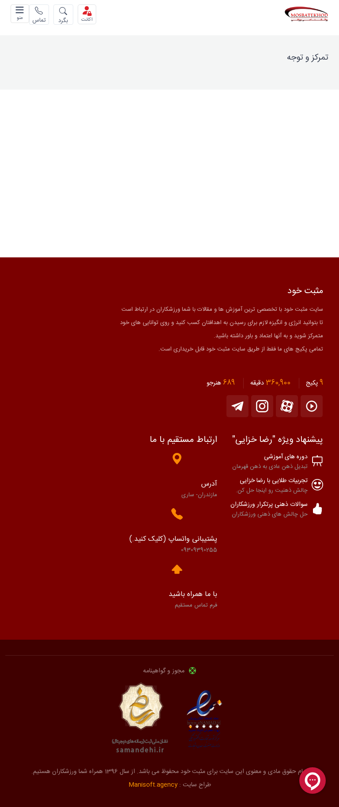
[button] (20, 13)
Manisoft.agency (152, 785)
